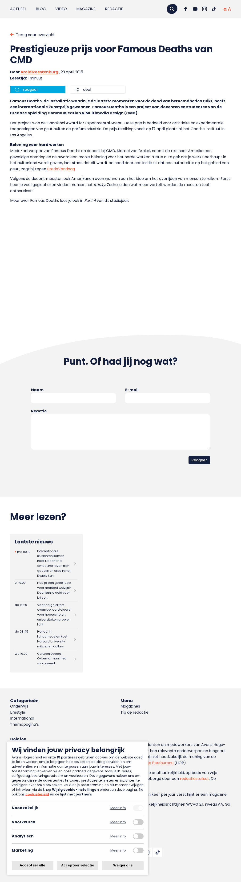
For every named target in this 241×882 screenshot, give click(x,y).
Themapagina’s (24, 724)
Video (61, 9)
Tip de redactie (134, 712)
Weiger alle (123, 865)
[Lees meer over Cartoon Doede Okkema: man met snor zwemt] (46, 658)
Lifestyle (17, 712)
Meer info (118, 808)
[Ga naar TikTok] (214, 9)
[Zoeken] (172, 9)
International (22, 718)
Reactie (39, 411)
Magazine (86, 9)
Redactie (114, 9)
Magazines (130, 706)
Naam (37, 390)
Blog (41, 9)
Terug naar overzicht (35, 34)
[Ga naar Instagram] (204, 9)
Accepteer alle (32, 865)
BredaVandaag (61, 169)
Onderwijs (19, 706)
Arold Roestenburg (39, 72)
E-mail (132, 390)
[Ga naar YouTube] (195, 9)
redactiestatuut (194, 778)
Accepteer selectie (77, 865)
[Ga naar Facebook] (185, 9)
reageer (30, 89)
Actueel (18, 9)
